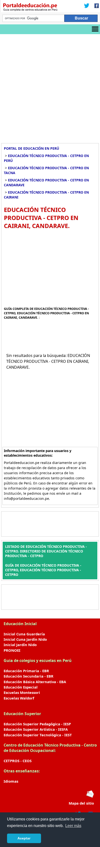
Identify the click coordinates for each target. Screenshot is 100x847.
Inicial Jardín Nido (20, 644)
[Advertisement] (50, 87)
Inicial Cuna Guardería (24, 633)
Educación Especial (21, 687)
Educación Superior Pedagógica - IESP (37, 723)
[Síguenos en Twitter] (86, 6)
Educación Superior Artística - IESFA (36, 729)
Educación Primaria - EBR (26, 670)
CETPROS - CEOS (18, 760)
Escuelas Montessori (22, 692)
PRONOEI (12, 650)
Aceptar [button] (23, 838)
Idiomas (11, 781)
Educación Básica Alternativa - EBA (35, 681)
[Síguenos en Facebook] (95, 6)
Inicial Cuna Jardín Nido (25, 639)
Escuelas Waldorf (19, 698)
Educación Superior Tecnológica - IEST (38, 734)
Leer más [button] (73, 826)
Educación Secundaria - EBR (28, 676)
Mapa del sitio (81, 803)
